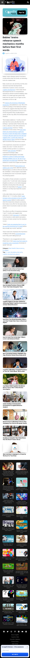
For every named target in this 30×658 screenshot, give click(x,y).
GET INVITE (15, 654)
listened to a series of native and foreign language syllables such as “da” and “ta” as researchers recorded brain (14, 158)
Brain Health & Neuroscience (16, 248)
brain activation (12, 150)
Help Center (15, 643)
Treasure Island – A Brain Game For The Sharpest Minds (21, 531)
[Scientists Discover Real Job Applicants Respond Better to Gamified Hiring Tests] (21, 466)
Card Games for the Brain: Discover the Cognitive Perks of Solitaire (8, 515)
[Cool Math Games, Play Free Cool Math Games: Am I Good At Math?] (21, 566)
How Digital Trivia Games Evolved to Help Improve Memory (8, 600)
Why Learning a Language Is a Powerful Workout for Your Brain (14, 455)
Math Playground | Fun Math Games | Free (8, 558)
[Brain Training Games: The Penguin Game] (21, 607)
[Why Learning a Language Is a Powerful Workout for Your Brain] (15, 447)
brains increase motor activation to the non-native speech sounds (14, 198)
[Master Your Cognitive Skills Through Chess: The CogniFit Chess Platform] (8, 523)
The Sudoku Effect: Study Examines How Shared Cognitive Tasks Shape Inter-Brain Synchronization (8, 473)
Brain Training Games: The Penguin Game (22, 612)
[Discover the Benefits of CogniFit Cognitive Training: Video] (21, 482)
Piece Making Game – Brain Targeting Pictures (8, 612)
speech (20, 187)
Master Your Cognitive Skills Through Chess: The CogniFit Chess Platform (8, 529)
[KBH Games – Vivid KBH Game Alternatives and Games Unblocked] (21, 580)
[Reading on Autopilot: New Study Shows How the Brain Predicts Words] (15, 431)
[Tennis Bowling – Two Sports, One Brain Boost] (21, 619)
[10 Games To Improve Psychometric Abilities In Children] (21, 539)
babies (14, 252)
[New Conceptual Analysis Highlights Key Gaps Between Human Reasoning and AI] (15, 346)
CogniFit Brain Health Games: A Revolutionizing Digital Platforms (8, 501)
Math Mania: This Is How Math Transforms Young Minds (21, 516)
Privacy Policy (15, 641)
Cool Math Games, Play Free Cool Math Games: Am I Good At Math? (21, 573)
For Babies (6, 250)
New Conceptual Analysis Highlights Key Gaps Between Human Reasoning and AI (14, 354)
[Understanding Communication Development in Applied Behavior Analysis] (15, 397)
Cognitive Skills (15, 637)
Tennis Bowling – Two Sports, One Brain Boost (22, 624)
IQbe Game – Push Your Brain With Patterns (8, 544)
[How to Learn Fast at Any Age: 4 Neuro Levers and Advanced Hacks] (15, 330)
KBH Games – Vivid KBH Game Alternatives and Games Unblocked (21, 586)
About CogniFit (15, 634)
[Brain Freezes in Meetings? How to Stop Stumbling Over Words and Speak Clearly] (15, 414)
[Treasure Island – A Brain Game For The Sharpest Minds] (21, 524)
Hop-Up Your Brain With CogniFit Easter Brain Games (8, 572)
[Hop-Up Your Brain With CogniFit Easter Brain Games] (8, 566)
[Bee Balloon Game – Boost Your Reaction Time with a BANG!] (21, 593)
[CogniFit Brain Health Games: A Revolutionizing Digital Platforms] (8, 496)
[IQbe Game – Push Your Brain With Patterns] (8, 539)
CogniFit (7, 53)
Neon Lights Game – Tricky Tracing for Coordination (8, 623)
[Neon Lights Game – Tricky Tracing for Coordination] (8, 618)
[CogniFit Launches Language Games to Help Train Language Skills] (21, 496)
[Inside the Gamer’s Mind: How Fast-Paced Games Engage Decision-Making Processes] (8, 481)
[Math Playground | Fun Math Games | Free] (8, 552)
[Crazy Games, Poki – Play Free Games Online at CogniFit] (8, 580)
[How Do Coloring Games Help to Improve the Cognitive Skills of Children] (21, 552)
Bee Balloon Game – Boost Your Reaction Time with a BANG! (21, 599)
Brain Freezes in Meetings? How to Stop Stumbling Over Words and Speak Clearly (15, 422)
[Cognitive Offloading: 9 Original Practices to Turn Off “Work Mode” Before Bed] (15, 362)
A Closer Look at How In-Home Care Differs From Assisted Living (13, 269)
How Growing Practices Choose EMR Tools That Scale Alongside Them (13, 286)
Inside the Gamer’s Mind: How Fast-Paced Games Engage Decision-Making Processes (8, 488)
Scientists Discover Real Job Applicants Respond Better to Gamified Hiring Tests (21, 473)
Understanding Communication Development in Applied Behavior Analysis (12, 405)
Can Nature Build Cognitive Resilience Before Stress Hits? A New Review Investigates (14, 387)
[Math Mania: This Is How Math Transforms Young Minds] (21, 510)
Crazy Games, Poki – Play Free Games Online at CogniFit (8, 586)
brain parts (16, 215)
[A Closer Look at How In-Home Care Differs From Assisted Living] (15, 262)
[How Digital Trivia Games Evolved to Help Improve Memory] (8, 593)
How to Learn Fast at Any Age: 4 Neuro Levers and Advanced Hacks (14, 338)
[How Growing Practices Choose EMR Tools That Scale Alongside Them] (15, 278)
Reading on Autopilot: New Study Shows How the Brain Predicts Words (14, 438)
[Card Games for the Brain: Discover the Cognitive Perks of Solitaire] (8, 509)
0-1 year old (9, 252)
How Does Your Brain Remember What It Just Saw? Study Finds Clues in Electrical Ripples (14, 321)
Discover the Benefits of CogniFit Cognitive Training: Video (22, 489)
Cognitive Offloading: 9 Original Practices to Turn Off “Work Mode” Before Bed (15, 370)
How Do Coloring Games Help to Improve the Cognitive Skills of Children (22, 559)
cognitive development (9, 89)
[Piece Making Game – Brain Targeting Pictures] (8, 607)
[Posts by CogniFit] (4, 53)
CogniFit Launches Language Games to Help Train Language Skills (21, 503)
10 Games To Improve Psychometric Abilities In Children (22, 545)
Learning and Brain (8, 128)
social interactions (20, 233)
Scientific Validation (15, 639)
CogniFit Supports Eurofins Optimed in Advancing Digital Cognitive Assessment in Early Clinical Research (15, 303)
